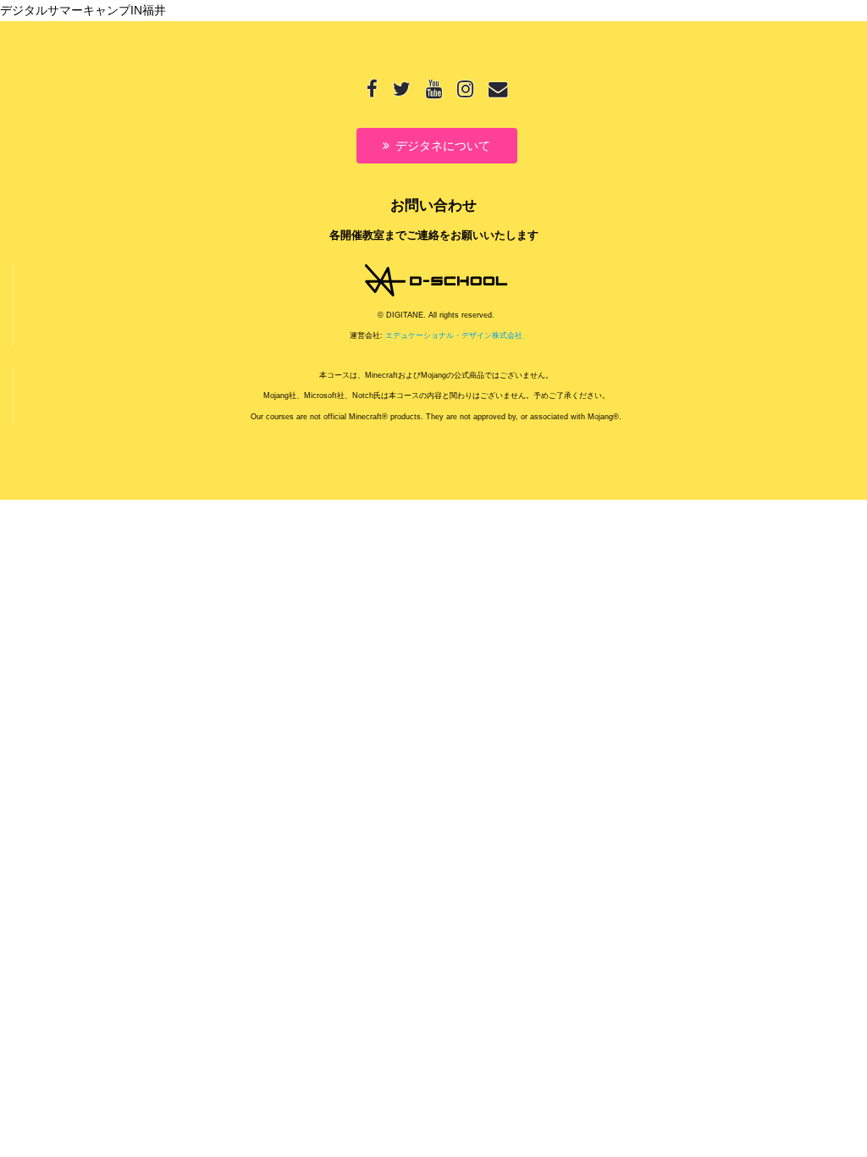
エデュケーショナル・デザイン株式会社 (453, 335)
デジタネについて (442, 145)
